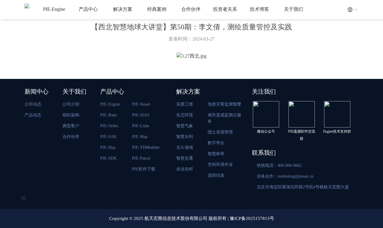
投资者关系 (225, 9)
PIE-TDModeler (146, 147)
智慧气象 (184, 126)
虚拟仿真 (216, 175)
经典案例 (156, 9)
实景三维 (184, 104)
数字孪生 (216, 143)
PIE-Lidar (140, 126)
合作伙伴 (190, 9)
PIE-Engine (54, 9)
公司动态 (33, 104)
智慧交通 (184, 158)
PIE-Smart (141, 104)
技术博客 (259, 9)
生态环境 (184, 115)
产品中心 (88, 9)
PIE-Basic (108, 115)
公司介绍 (71, 104)
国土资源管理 (220, 132)
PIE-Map (140, 136)
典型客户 (71, 126)
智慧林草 (216, 154)
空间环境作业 (220, 164)
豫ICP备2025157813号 (252, 218)
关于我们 (293, 9)
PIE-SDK (108, 158)
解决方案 (122, 9)
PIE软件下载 (143, 169)
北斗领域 (184, 147)
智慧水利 (184, 136)
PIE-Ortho (109, 126)
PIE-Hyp (107, 147)
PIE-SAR (108, 136)
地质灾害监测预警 (224, 104)
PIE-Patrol (141, 158)
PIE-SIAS (140, 115)
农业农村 (184, 169)
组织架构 (71, 115)
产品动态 (33, 115)
